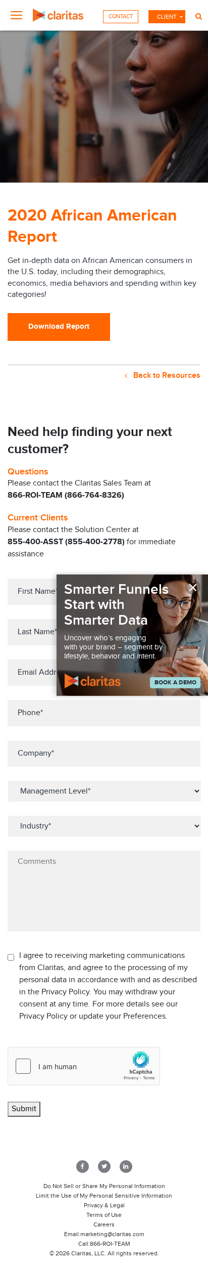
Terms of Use (104, 1215)
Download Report (58, 326)
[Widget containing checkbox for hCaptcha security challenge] (84, 1066)
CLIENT (167, 16)
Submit (24, 1109)
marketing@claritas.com (112, 1234)
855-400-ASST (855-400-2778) (66, 542)
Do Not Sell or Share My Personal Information (104, 1186)
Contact (121, 16)
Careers (104, 1224)
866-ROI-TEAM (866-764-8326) (66, 495)
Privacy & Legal (104, 1205)
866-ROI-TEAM (110, 1244)
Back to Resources (165, 375)
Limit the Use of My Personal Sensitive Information (104, 1196)
